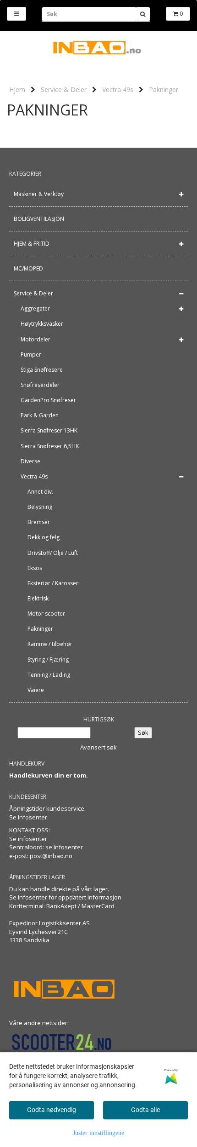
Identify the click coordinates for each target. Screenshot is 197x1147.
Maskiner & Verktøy (39, 194)
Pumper (31, 354)
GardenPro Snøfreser (48, 400)
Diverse (30, 461)
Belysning (39, 507)
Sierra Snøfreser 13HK (49, 430)
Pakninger (163, 89)
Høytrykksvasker (42, 324)
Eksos (34, 568)
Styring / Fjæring (48, 659)
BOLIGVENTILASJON (39, 219)
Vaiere (35, 690)
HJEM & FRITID (31, 244)
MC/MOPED (28, 268)
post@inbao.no (51, 856)
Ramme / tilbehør (49, 644)
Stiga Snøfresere (42, 370)
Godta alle (145, 1109)
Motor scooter (46, 613)
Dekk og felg (43, 537)
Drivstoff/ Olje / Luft (52, 553)
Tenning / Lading (48, 675)
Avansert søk (98, 747)
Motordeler (35, 339)
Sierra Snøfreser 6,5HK (50, 446)
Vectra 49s (117, 89)
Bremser (38, 522)
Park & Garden (40, 415)
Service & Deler (64, 89)
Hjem (17, 89)
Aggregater (35, 308)
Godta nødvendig (51, 1109)
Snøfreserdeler (40, 385)
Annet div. (40, 492)
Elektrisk (38, 598)
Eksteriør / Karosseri (53, 583)
